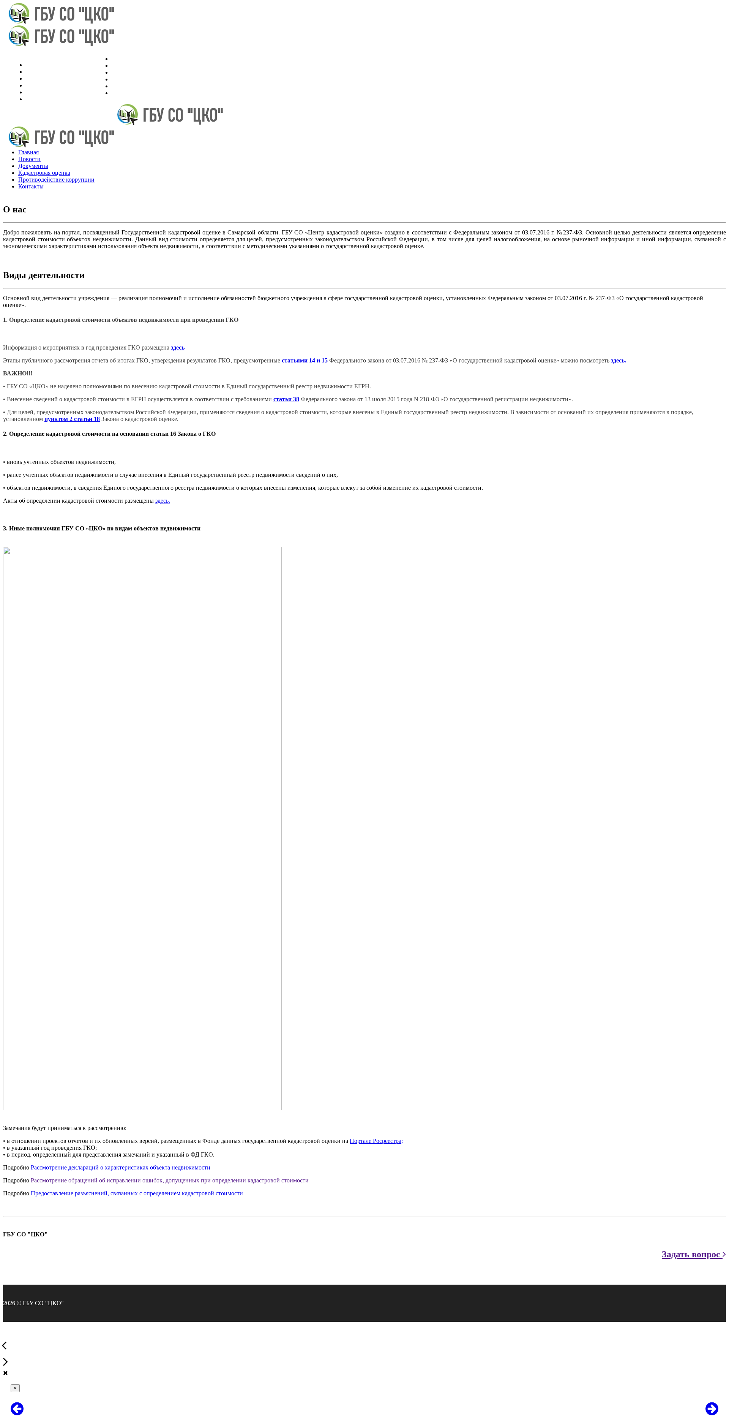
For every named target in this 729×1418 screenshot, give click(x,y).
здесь (178, 347)
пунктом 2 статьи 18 (72, 419)
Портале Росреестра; (376, 1141)
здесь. (618, 360)
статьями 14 (298, 360)
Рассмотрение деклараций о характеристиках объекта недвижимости (120, 1167)
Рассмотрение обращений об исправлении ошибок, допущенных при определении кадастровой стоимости (170, 1180)
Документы (127, 72)
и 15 (322, 360)
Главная (122, 58)
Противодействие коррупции (150, 86)
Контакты (124, 93)
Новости (123, 65)
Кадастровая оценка (138, 79)
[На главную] (59, 22)
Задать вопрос (692, 1254)
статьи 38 (286, 399)
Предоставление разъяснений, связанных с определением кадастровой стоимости (137, 1193)
